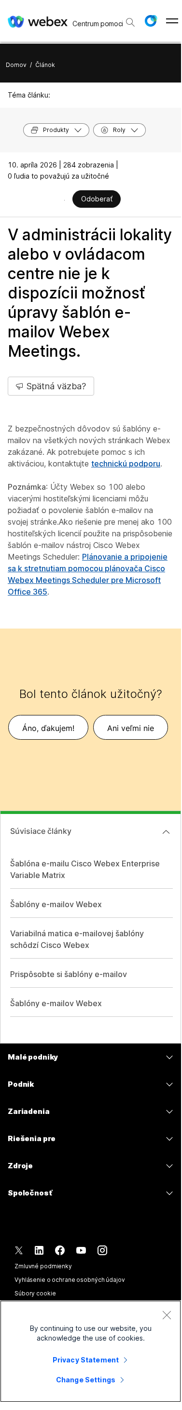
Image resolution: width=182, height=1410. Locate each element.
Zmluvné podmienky (43, 1266)
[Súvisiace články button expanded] (166, 832)
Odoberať (96, 199)
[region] (90, 1351)
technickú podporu (125, 463)
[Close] (166, 1315)
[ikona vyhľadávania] (130, 22)
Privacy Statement (86, 1360)
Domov (16, 64)
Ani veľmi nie (130, 728)
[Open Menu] (172, 20)
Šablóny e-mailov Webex (56, 904)
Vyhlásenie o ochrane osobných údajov (69, 1279)
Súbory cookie (35, 1293)
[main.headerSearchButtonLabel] (130, 19)
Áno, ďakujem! (48, 728)
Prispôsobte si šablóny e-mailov (68, 974)
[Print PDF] (64, 200)
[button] (150, 20)
